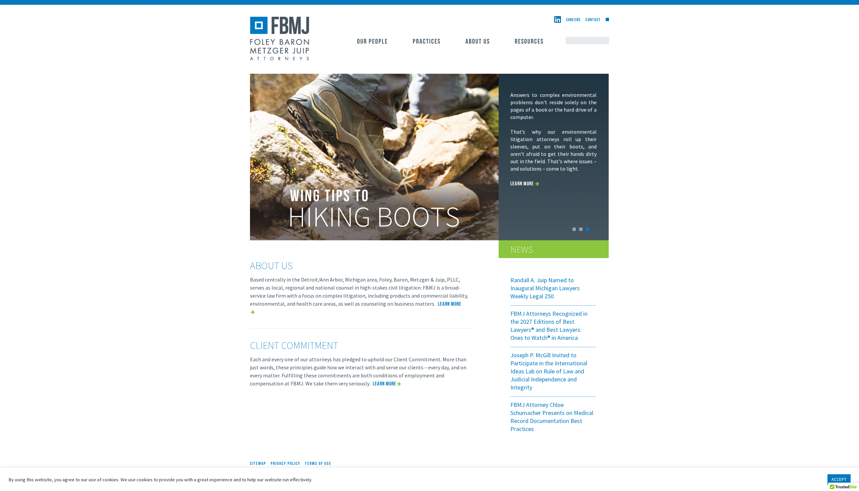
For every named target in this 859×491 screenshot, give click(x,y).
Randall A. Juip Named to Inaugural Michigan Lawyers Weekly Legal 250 (545, 288)
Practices (427, 42)
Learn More (522, 184)
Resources (529, 42)
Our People (372, 42)
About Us (477, 42)
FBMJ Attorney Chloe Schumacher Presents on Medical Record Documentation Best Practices (551, 417)
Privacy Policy (285, 464)
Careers (573, 20)
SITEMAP (258, 464)
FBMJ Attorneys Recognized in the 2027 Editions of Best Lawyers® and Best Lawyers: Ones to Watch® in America (549, 326)
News (521, 249)
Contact (593, 20)
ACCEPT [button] (839, 479)
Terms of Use (318, 464)
